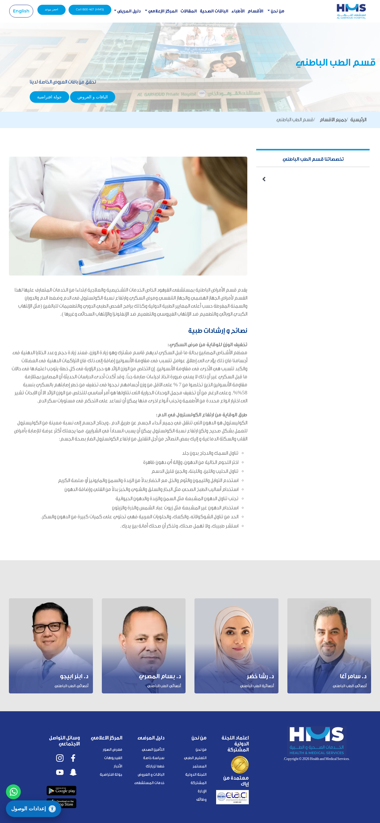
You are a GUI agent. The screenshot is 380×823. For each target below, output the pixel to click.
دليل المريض (128, 11)
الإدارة (202, 791)
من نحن (277, 11)
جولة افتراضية (49, 97)
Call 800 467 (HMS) (90, 9)
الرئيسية (358, 119)
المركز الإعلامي (162, 11)
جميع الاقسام (333, 119)
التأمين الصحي (153, 749)
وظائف (201, 799)
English (21, 11)
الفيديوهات (113, 758)
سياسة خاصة (153, 758)
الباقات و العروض (92, 97)
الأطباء (238, 11)
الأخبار (118, 766)
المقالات (188, 11)
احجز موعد (51, 9)
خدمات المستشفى (149, 782)
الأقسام (255, 11)
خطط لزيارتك (155, 766)
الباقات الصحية (214, 11)
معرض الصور (112, 749)
